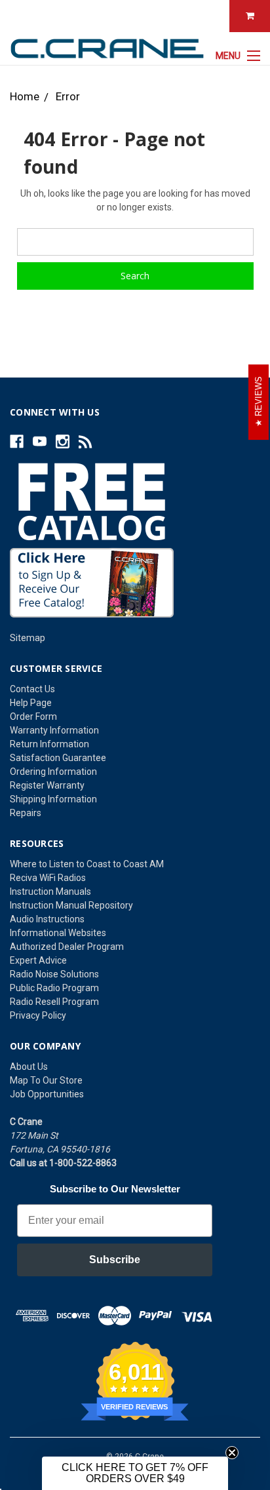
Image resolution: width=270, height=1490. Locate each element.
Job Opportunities (47, 1094)
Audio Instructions (47, 919)
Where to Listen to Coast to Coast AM (87, 864)
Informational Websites (58, 933)
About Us (29, 1066)
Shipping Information (53, 799)
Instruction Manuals (50, 891)
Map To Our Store (46, 1080)
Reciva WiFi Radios (48, 877)
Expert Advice (38, 960)
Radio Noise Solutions (54, 974)
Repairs (25, 813)
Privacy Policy (38, 1015)
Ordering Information (53, 771)
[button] (135, 1473)
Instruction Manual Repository (71, 905)
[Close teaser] (232, 1452)
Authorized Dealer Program (67, 946)
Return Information (49, 744)
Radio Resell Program (54, 1001)
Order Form (33, 716)
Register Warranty (47, 785)
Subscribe (114, 1259)
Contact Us (32, 689)
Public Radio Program (54, 988)
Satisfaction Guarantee (58, 758)
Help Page (31, 702)
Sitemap (27, 638)
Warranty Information (54, 730)
